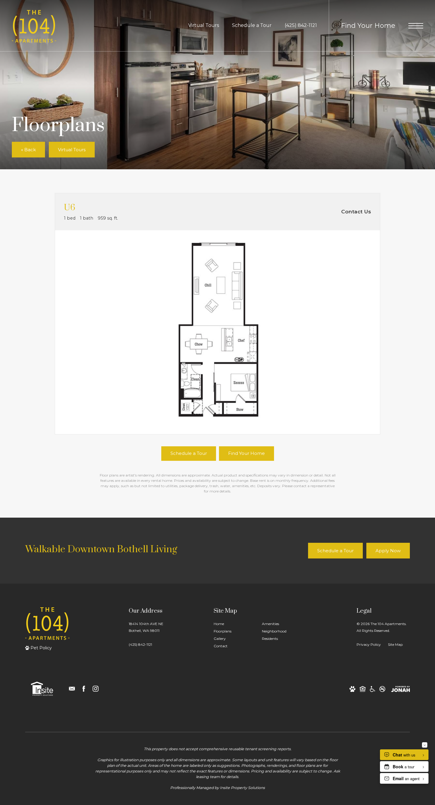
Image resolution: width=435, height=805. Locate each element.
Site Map (395, 644)
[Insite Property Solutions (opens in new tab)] (42, 688)
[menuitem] (233, 624)
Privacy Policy (369, 644)
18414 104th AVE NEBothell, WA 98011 (146, 627)
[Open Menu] (415, 25)
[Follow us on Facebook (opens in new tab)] (84, 689)
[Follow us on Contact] (72, 689)
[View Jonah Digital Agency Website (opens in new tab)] (400, 689)
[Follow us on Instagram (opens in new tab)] (96, 689)
